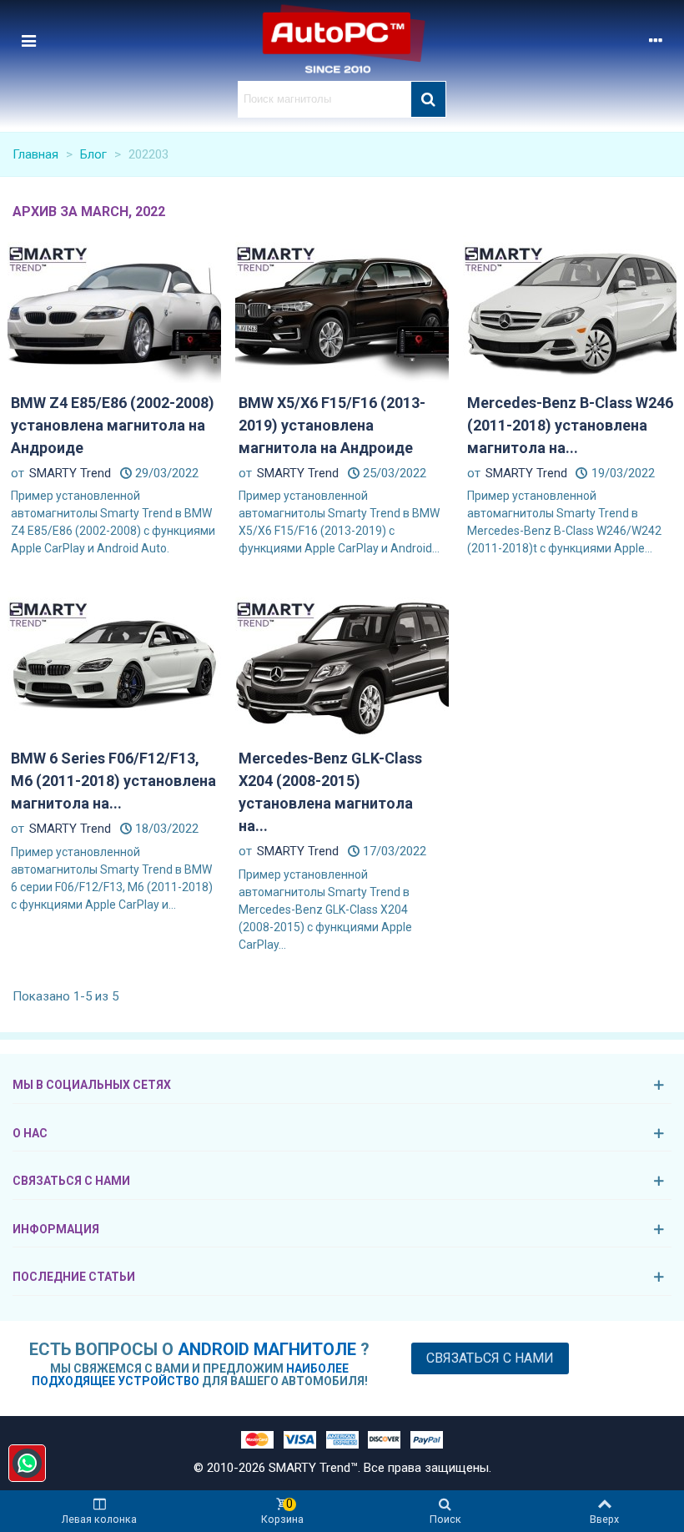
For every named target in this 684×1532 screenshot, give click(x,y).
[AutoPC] (342, 40)
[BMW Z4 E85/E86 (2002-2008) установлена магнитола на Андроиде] (114, 307)
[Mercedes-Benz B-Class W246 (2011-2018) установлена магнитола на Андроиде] (569, 307)
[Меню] (28, 40)
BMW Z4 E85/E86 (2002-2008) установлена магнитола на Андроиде (112, 425)
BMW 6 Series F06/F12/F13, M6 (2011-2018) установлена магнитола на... (113, 780)
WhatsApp (27, 1463)
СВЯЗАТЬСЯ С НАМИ (71, 1180)
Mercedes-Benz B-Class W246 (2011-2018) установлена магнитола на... (570, 425)
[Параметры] (655, 40)
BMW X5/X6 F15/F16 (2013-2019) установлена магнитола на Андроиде (332, 425)
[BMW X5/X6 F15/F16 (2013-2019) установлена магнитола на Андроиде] (342, 307)
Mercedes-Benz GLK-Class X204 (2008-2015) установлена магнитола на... (330, 791)
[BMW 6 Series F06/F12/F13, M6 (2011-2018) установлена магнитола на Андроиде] (114, 664)
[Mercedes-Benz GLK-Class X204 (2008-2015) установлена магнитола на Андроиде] (342, 664)
